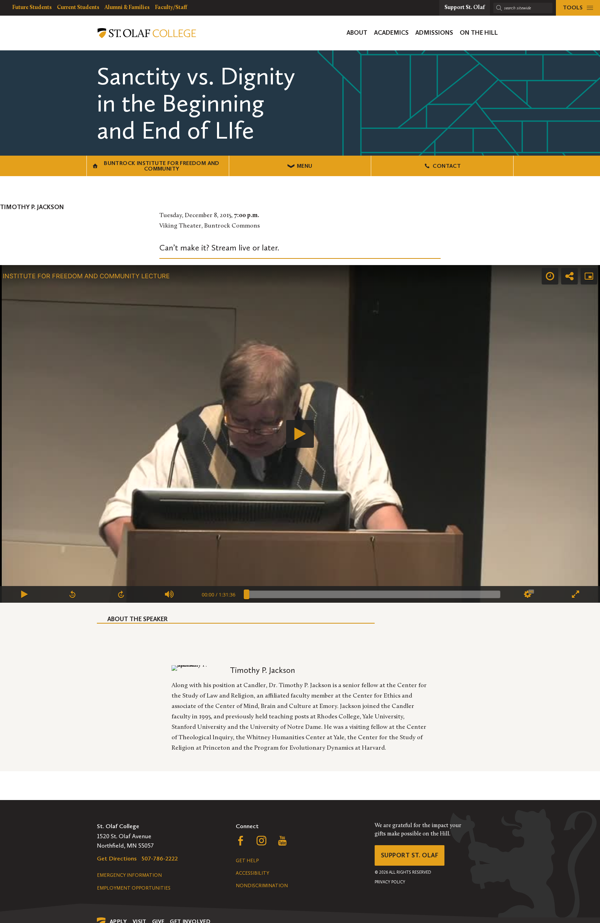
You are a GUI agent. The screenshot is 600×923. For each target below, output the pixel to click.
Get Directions (117, 858)
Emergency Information (129, 875)
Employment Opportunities (133, 888)
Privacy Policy (390, 882)
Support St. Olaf (409, 855)
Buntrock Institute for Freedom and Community (161, 166)
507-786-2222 (160, 858)
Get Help (247, 861)
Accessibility (252, 873)
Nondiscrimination (262, 886)
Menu (304, 166)
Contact (447, 166)
